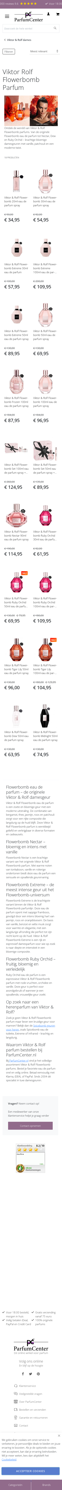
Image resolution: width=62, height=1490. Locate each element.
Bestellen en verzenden (32, 1409)
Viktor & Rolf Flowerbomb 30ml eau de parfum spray (45, 201)
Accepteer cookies (30, 1471)
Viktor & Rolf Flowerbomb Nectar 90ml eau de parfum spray (16, 535)
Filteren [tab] (8, 51)
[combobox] (31, 28)
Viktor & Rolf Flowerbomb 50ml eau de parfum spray (45, 335)
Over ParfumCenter (30, 1401)
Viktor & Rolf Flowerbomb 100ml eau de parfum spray (45, 402)
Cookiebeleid (9, 1459)
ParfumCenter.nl (18, 1060)
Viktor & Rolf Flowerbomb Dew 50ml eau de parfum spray (16, 736)
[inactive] (30, 1158)
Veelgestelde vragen (30, 1393)
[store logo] (28, 16)
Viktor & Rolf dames (19, 40)
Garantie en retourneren (33, 1417)
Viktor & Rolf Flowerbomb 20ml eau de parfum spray (16, 201)
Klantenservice (27, 1386)
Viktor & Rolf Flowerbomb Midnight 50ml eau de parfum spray (45, 736)
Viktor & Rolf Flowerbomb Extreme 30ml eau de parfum (16, 268)
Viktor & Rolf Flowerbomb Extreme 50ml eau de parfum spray (16, 335)
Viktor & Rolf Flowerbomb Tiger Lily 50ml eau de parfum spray (16, 669)
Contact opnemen (30, 1125)
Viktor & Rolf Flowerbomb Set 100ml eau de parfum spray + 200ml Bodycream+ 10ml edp (16, 472)
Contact (23, 1425)
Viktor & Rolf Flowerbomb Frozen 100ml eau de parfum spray (16, 402)
